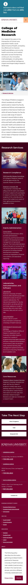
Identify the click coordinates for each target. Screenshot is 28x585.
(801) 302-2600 (8, 489)
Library (5, 539)
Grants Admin (7, 231)
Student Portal (6, 535)
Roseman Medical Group (9, 507)
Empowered (6, 511)
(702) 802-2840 (8, 473)
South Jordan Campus (9, 480)
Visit (14, 427)
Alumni (5, 524)
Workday (5, 532)
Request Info (14, 434)
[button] (19, 578)
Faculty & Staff (6, 519)
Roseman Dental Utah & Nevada (11, 509)
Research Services (8, 93)
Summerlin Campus (8, 464)
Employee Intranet (7, 537)
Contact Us (14, 495)
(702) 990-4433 (8, 459)
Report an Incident (8, 542)
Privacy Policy (9, 578)
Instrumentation (8, 316)
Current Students (7, 522)
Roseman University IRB (10, 186)
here (5, 12)
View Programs (14, 421)
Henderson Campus (8, 452)
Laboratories (7, 291)
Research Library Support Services (13, 380)
